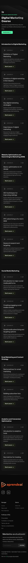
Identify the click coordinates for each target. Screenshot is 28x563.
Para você (4, 508)
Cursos (3, 505)
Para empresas (5, 510)
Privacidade (4, 518)
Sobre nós (17, 505)
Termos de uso (5, 523)
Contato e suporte (19, 508)
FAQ (2, 528)
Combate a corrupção (7, 520)
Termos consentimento (7, 526)
